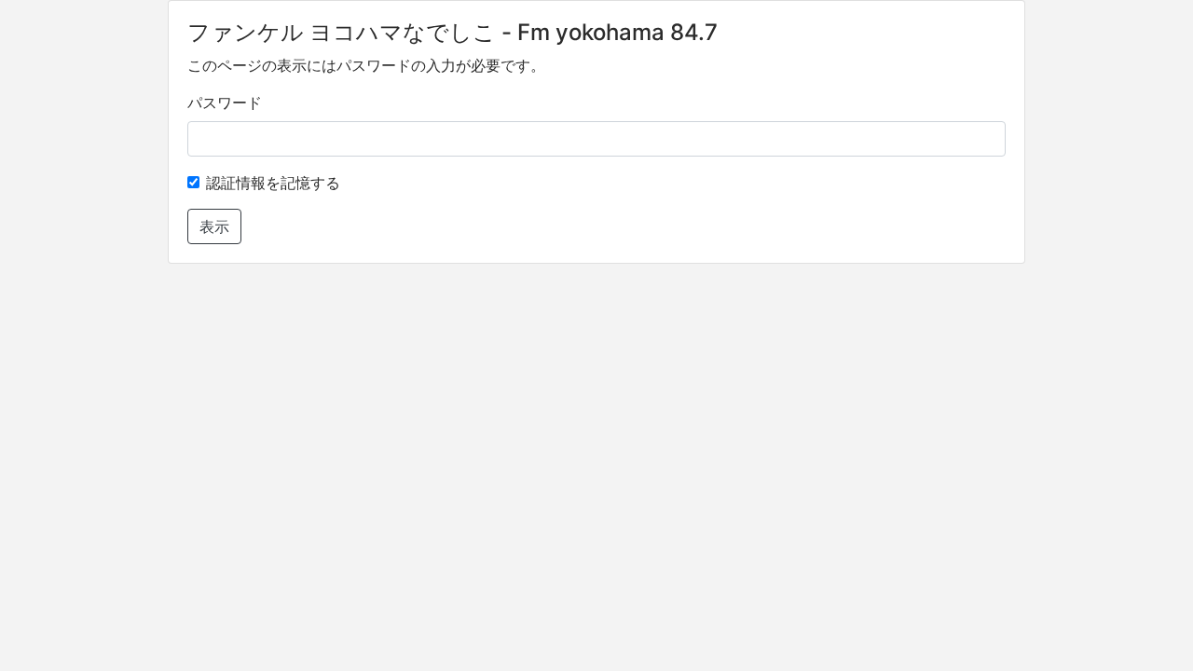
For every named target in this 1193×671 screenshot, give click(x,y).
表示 (214, 226)
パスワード (224, 102)
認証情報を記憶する (273, 182)
